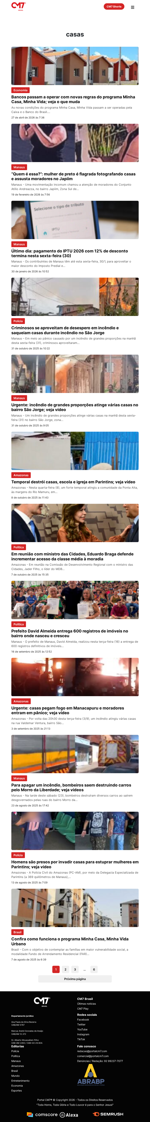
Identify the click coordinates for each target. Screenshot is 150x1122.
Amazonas (21, 475)
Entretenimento (20, 1080)
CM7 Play (83, 1008)
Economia (20, 90)
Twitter (81, 1024)
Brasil (17, 932)
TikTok (81, 1039)
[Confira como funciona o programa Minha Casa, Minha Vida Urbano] (75, 908)
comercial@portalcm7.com (93, 1056)
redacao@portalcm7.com (92, 1051)
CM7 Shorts (114, 6)
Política (19, 547)
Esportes (16, 1090)
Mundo (15, 1075)
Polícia (18, 321)
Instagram (83, 1034)
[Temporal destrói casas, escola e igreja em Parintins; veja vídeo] (75, 450)
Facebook (83, 1019)
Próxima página (75, 979)
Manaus (19, 167)
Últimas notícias (86, 1003)
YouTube (82, 1029)
